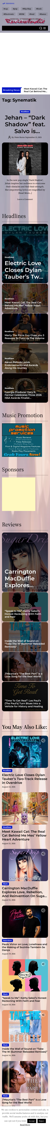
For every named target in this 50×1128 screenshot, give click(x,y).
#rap (6, 8)
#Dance (43, 14)
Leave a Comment (25, 199)
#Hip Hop (27, 8)
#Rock (38, 8)
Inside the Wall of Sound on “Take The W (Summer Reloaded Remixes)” (25, 643)
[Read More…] (25, 192)
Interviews (7, 940)
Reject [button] (41, 1121)
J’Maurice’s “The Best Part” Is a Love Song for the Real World (23, 675)
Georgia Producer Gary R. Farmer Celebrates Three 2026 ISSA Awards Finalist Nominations (23, 396)
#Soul (31, 14)
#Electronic (9, 14)
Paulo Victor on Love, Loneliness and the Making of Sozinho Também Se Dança (24, 947)
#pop (15, 8)
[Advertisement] (25, 61)
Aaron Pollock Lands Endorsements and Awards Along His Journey (21, 365)
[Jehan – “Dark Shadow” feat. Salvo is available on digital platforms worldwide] (25, 158)
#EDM (21, 14)
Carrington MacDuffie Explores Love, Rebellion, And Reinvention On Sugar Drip (24, 894)
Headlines (25, 112)
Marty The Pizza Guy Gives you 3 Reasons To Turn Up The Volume (24, 337)
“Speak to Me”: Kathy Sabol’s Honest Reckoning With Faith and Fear (23, 614)
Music (5, 884)
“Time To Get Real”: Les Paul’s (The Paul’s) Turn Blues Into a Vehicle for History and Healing (24, 703)
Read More (25, 1124)
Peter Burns (20, 137)
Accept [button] (32, 1121)
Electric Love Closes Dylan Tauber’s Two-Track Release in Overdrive (25, 277)
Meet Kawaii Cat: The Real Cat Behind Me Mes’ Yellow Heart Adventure (23, 305)
